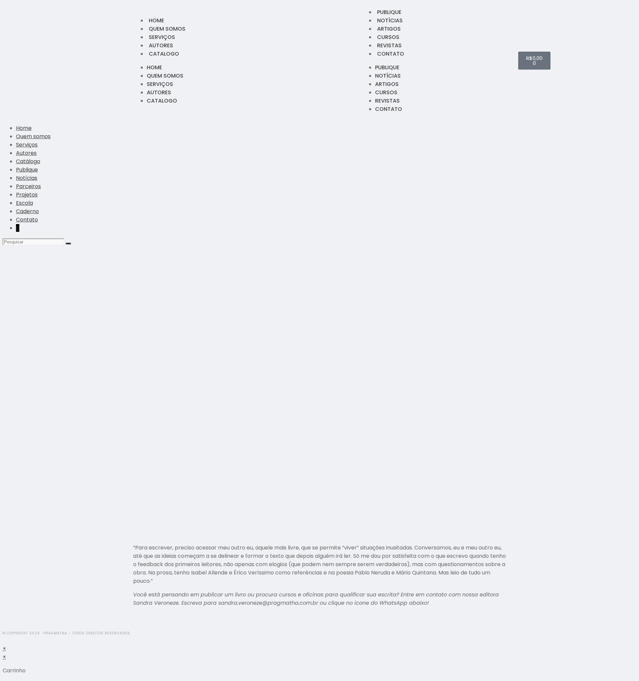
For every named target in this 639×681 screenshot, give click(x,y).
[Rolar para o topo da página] (5, 640)
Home (156, 20)
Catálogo (28, 161)
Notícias (390, 20)
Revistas (389, 45)
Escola (24, 203)
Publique (389, 12)
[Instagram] (113, 60)
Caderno (27, 211)
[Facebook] (105, 60)
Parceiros (28, 186)
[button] (135, 623)
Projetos (27, 194)
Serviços (162, 37)
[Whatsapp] (122, 60)
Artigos (389, 29)
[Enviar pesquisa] (68, 243)
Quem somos (167, 29)
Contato (390, 54)
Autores (161, 45)
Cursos (388, 37)
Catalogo (164, 54)
